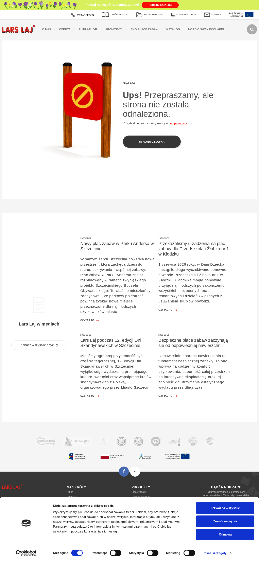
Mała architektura (141, 496)
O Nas (46, 29)
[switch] (115, 553)
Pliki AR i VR (88, 29)
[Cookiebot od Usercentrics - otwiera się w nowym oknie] (26, 553)
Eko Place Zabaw (144, 29)
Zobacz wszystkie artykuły (39, 345)
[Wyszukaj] (252, 29)
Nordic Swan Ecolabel (206, 29)
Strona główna (152, 141)
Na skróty (76, 487)
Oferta (65, 29)
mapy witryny (178, 123)
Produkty (141, 487)
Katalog (173, 29)
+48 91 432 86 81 (85, 15)
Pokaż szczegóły (215, 553)
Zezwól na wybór (225, 521)
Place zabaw (139, 492)
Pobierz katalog (160, 5)
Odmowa (225, 534)
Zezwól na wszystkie (225, 508)
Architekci (114, 29)
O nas (70, 492)
